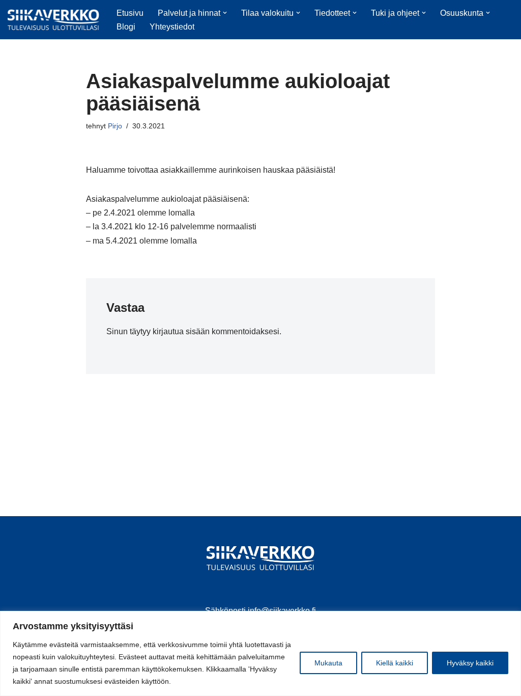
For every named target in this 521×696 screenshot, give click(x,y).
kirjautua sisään (181, 331)
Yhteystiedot (172, 26)
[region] (260, 653)
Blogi (126, 26)
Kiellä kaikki (394, 663)
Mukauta (328, 663)
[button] (225, 13)
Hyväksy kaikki (470, 663)
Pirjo (115, 126)
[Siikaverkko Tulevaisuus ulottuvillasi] (53, 19)
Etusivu (130, 13)
